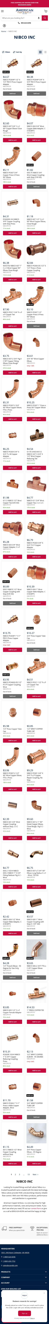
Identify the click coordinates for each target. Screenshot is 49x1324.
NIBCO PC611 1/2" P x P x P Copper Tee (36, 683)
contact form (36, 1208)
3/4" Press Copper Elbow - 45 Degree (34, 1150)
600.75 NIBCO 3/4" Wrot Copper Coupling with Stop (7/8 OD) (35, 174)
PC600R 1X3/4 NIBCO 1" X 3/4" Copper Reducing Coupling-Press (11, 1057)
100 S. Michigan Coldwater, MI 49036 (15, 1253)
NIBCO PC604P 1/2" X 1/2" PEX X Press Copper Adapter (12, 81)
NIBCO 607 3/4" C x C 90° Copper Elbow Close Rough (12, 128)
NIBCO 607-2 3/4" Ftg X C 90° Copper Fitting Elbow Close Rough (12, 361)
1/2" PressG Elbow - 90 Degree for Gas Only (12, 967)
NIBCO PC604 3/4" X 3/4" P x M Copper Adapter (11, 454)
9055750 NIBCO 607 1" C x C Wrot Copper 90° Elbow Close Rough (12, 268)
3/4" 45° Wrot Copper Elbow (35, 360)
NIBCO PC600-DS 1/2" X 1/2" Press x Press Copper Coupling (36, 268)
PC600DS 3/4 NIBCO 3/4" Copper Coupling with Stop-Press (11, 221)
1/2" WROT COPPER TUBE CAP (35, 730)
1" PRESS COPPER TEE (35, 1010)
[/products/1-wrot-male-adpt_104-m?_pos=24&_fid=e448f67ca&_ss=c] (36, 573)
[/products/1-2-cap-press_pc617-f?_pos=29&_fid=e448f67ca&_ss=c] (13, 712)
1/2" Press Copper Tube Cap (12, 730)
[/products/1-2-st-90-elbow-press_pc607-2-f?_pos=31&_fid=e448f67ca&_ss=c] (13, 757)
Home (3, 31)
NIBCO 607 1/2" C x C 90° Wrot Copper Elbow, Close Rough (36, 221)
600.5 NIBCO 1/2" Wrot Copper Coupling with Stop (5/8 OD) (12, 591)
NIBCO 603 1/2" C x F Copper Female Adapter (12, 1011)
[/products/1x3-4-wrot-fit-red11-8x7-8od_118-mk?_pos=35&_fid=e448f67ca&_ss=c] (13, 854)
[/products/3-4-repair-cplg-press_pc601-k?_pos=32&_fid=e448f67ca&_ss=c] (36, 757)
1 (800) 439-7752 (9, 1261)
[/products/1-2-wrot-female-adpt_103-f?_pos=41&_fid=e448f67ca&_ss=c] (13, 994)
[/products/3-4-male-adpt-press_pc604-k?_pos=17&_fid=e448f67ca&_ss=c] (13, 435)
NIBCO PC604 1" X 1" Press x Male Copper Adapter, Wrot (11, 1105)
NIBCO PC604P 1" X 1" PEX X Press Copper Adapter (12, 638)
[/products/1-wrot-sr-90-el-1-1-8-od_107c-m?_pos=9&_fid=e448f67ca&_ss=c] (13, 249)
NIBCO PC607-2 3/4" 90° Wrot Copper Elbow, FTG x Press (12, 407)
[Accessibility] (4, 25)
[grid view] (40, 52)
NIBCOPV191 (7, 86)
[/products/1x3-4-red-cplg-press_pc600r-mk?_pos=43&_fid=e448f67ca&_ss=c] (13, 1038)
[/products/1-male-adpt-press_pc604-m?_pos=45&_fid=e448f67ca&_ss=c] (13, 1087)
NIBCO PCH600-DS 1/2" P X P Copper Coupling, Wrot (12, 684)
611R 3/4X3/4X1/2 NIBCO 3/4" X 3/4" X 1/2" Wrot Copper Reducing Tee (35, 455)
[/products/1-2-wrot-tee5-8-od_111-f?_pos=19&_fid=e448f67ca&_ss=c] (13, 484)
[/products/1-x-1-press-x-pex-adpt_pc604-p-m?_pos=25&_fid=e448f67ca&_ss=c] (13, 619)
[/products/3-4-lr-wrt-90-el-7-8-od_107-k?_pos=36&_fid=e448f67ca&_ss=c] (36, 854)
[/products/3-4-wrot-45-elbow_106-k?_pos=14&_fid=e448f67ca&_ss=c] (36, 342)
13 (29, 1174)
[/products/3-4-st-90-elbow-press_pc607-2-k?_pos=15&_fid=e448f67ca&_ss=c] (13, 389)
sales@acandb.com (10, 1265)
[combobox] (21, 18)
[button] (39, 18)
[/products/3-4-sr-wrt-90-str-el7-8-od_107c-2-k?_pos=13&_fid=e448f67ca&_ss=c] (13, 342)
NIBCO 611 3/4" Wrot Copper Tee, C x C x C (35, 501)
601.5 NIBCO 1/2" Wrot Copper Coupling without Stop (12, 1151)
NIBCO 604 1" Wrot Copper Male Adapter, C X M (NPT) (36, 591)
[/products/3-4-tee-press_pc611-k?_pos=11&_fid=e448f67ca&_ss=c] (13, 296)
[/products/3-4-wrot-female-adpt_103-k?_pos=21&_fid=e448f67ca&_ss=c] (13, 528)
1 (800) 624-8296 (9, 1257)
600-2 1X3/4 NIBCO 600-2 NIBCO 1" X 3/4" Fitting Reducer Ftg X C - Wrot (12, 874)
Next (35, 1174)
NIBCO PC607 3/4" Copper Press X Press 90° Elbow (11, 174)
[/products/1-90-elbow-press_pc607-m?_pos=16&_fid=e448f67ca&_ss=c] (36, 389)
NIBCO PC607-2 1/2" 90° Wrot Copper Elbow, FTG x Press (12, 775)
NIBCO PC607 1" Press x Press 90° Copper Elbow (36, 406)
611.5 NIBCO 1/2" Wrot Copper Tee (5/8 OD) (12, 501)
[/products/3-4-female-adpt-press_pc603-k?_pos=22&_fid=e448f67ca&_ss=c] (36, 527)
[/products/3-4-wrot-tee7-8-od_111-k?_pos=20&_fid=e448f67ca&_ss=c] (36, 484)
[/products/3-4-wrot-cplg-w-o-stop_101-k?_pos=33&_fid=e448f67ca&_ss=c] (13, 805)
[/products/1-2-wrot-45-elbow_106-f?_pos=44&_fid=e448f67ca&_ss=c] (36, 1038)
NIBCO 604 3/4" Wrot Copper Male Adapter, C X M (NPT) (36, 128)
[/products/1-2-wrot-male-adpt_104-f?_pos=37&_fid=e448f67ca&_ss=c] (13, 903)
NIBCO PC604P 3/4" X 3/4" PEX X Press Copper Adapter (36, 81)
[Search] (45, 18)
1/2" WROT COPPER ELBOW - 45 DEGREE (35, 1055)
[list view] (45, 52)
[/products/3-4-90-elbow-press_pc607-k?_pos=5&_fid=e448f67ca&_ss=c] (13, 156)
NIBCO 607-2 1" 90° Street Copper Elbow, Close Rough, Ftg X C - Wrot (35, 825)
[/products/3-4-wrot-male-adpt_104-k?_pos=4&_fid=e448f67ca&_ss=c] (36, 110)
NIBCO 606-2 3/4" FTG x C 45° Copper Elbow (36, 967)
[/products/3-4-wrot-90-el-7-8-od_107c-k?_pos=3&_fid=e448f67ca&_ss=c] (13, 110)
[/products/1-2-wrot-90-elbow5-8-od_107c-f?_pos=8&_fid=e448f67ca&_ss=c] (36, 203)
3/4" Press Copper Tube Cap (36, 637)
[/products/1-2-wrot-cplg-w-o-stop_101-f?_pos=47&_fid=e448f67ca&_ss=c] (13, 1133)
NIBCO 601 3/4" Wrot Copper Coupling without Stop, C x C (11, 824)
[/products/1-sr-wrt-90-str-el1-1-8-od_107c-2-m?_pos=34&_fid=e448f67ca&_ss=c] (36, 805)
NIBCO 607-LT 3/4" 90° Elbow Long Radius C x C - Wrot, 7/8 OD (36, 873)
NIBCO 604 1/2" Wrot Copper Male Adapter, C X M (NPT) (12, 921)
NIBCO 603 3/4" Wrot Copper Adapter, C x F (11, 546)
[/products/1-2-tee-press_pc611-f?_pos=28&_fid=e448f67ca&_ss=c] (36, 666)
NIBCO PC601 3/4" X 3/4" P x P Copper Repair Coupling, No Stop (35, 776)
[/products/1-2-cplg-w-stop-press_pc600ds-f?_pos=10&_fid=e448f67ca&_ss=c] (36, 249)
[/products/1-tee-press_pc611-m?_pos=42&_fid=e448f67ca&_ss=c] (36, 994)
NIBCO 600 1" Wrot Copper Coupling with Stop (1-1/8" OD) (35, 921)
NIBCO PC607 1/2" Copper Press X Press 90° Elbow (35, 314)
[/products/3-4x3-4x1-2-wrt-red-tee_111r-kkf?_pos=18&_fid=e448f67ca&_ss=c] (36, 435)
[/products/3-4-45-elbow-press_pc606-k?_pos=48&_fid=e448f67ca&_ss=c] (36, 1133)
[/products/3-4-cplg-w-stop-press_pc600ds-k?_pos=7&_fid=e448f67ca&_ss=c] (13, 203)
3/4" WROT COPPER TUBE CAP (35, 1104)
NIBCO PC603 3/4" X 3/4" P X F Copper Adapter (35, 545)
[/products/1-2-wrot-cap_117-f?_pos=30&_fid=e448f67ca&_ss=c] (36, 712)
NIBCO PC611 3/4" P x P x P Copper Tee (12, 313)
